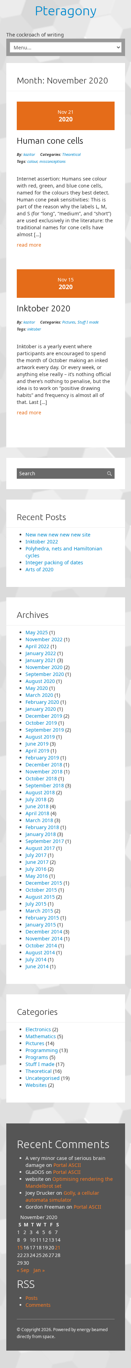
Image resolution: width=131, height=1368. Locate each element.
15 (20, 1247)
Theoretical (71, 154)
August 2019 (40, 736)
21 (57, 1247)
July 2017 (36, 855)
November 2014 (44, 938)
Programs (37, 1057)
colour (32, 161)
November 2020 (44, 667)
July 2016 (36, 869)
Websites (36, 1085)
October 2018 (41, 778)
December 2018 (44, 764)
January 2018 (41, 834)
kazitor (29, 154)
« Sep (23, 1270)
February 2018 (42, 827)
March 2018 (39, 820)
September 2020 (45, 674)
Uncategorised (43, 1078)
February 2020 (42, 702)
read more (29, 244)
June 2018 (37, 806)
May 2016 (37, 876)
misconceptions (52, 161)
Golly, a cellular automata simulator (62, 1196)
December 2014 (44, 931)
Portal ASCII (67, 1165)
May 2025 (37, 632)
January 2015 (41, 924)
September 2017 (45, 841)
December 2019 (44, 716)
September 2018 (45, 785)
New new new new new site (58, 534)
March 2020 (39, 695)
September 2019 (45, 729)
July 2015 (36, 903)
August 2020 (40, 681)
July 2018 (36, 799)
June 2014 (37, 966)
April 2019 (37, 750)
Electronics (38, 1029)
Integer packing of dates (54, 562)
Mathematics (41, 1036)
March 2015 (39, 910)
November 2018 (44, 771)
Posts (32, 1298)
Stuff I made (88, 322)
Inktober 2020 (44, 308)
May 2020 (37, 688)
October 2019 (41, 722)
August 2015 (40, 896)
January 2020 (41, 709)
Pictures (68, 322)
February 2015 (42, 917)
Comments (38, 1305)
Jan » (39, 1270)
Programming (42, 1050)
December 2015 (44, 883)
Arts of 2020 (39, 569)
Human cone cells (50, 140)
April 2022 (37, 646)
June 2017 (37, 862)
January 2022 (41, 653)
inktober (34, 329)
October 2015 (41, 889)
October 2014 (41, 945)
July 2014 (36, 959)
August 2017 (40, 848)
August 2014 (40, 952)
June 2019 (37, 743)
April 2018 (37, 813)
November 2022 (44, 639)
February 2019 (42, 757)
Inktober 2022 (42, 541)
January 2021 (41, 660)
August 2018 (40, 792)
